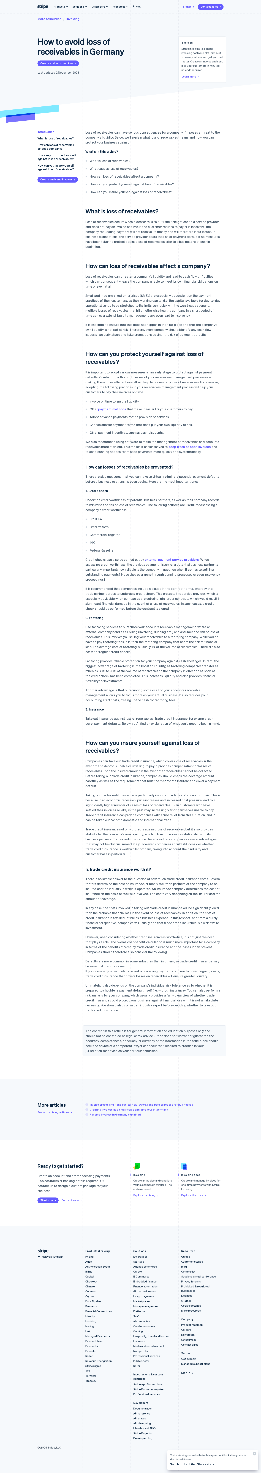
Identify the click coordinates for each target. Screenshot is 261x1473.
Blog (184, 1266)
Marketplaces (141, 1301)
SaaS (136, 1316)
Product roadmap (192, 1324)
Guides (185, 1256)
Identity (90, 1316)
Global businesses (144, 1291)
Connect (90, 1291)
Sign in (187, 6)
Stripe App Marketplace (147, 1384)
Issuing (89, 1326)
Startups (138, 1261)
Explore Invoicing (144, 1195)
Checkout (91, 1281)
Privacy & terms (191, 1281)
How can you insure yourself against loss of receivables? (55, 167)
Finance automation (145, 1286)
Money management (146, 1306)
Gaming (138, 1331)
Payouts (90, 1351)
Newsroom (188, 1334)
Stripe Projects (142, 1433)
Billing (88, 1271)
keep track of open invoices (189, 447)
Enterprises (140, 1256)
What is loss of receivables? (55, 138)
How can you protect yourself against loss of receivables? (56, 157)
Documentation (143, 1408)
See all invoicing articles (53, 1112)
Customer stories (192, 1261)
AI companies (141, 1321)
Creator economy (144, 1326)
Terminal (90, 1376)
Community (188, 1271)
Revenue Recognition (98, 1361)
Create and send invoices (57, 63)
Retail (136, 1366)
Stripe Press (188, 1339)
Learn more (188, 76)
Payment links (94, 1341)
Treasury (91, 1381)
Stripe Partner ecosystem (149, 1389)
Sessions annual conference (198, 1276)
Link (87, 1331)
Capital (89, 1276)
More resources (49, 19)
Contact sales (209, 6)
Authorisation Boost (97, 1266)
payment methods (112, 409)
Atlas (88, 1261)
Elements (91, 1306)
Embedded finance (145, 1281)
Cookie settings (191, 1305)
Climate (90, 1286)
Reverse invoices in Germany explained (115, 1114)
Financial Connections (98, 1311)
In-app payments (143, 1296)
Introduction (45, 132)
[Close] (254, 1454)
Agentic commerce (145, 1266)
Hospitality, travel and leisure (151, 1336)
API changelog (142, 1423)
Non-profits (140, 1351)
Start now (46, 1200)
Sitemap (186, 1300)
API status (139, 1418)
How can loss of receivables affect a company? (55, 146)
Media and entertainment (148, 1346)
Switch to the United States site (190, 1464)
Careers (186, 1329)
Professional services (146, 1356)
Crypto (89, 1296)
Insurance (139, 1341)
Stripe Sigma (93, 1366)
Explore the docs (192, 1195)
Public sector (141, 1361)
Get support (188, 1359)
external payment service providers (172, 559)
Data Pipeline (93, 1301)
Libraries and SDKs (144, 1428)
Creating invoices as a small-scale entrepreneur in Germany (129, 1109)
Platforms (139, 1311)
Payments (91, 1346)
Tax (87, 1371)
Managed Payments (97, 1336)
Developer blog (142, 1438)
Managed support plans (195, 1363)
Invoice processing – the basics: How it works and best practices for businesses (141, 1104)
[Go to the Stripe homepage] (42, 1251)
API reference (141, 1413)
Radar (89, 1356)
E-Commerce (141, 1276)
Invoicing (72, 19)
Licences (186, 1295)
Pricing (137, 6)
